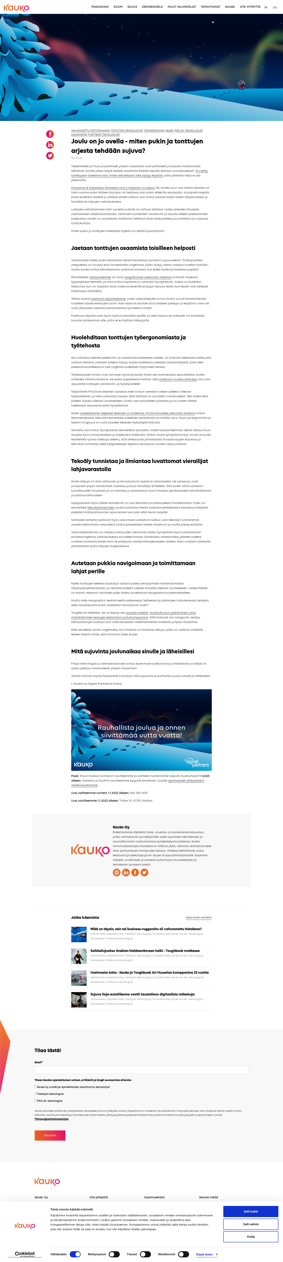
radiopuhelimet (100, 277)
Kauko (169, 130)
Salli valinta (251, 1224)
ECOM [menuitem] (118, 6)
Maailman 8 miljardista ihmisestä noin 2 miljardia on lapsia (113, 188)
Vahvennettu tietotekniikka (90, 130)
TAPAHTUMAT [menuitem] (210, 6)
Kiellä (251, 1236)
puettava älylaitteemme (108, 299)
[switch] (114, 1254)
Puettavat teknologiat (104, 134)
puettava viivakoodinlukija (178, 379)
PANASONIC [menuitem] (100, 6)
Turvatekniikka (154, 130)
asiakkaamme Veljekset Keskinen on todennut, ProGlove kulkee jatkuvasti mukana (137, 413)
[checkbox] (141, 1094)
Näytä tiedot (204, 1254)
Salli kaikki (251, 1211)
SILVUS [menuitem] (132, 6)
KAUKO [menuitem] (230, 6)
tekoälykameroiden (101, 507)
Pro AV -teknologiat (189, 130)
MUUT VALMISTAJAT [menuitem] (182, 6)
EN (275, 7)
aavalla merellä (137, 613)
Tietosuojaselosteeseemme (52, 1119)
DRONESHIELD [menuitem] (152, 6)
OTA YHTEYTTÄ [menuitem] (250, 6)
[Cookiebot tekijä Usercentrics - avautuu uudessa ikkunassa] (25, 1254)
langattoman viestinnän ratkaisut (148, 277)
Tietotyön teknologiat (127, 130)
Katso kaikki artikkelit (199, 917)
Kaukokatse (79, 134)
